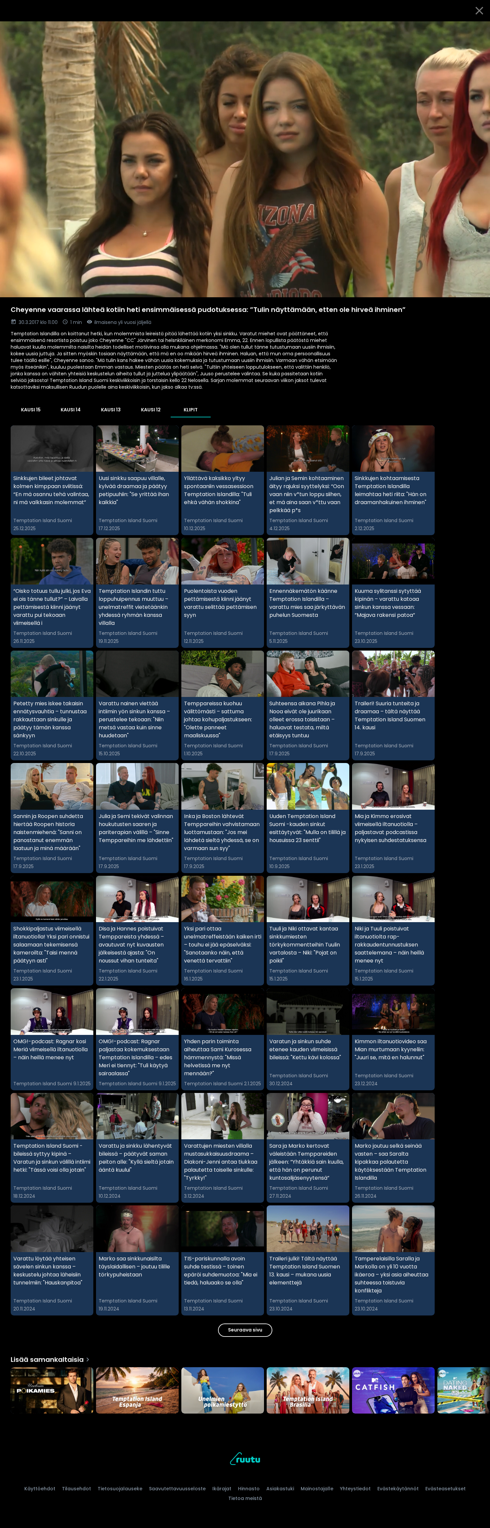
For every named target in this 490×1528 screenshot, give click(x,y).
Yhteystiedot (355, 1488)
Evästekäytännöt (398, 1488)
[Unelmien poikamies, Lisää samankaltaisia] (52, 1391)
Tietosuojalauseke (120, 1488)
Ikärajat (221, 1488)
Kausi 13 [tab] (111, 409)
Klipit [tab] (191, 409)
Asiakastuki (280, 1488)
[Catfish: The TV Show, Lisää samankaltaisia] (393, 1391)
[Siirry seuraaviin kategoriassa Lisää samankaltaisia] (479, 1391)
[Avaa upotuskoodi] (477, 29)
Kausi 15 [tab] (31, 409)
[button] (245, 159)
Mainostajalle (317, 1488)
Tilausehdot (76, 1488)
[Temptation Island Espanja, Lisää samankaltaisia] (137, 1391)
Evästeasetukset (445, 1488)
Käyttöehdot (39, 1488)
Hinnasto (249, 1488)
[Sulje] (479, 10)
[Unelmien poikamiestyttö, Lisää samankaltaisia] (222, 1391)
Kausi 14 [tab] (71, 409)
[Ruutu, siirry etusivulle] (245, 1459)
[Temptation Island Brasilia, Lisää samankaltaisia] (308, 1391)
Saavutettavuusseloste (177, 1488)
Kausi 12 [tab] (151, 409)
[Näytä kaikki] (245, 1389)
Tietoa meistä (245, 1498)
